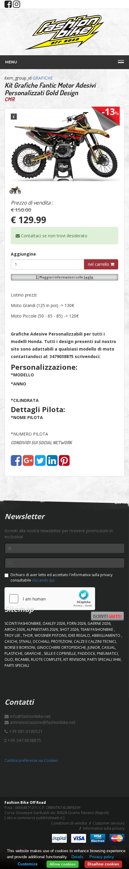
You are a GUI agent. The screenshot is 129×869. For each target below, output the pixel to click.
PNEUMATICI (107, 653)
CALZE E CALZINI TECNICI (95, 641)
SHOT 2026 (69, 629)
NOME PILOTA (27, 417)
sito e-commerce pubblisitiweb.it (34, 817)
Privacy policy (101, 857)
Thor (28, 635)
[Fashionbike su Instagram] (16, 5)
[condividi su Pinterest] (64, 463)
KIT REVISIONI (74, 659)
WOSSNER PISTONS (50, 635)
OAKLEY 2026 (54, 623)
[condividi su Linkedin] (52, 463)
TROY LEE (12, 635)
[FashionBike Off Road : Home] (64, 32)
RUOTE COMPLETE (46, 659)
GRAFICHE (43, 78)
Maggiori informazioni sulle (66, 277)
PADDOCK (86, 653)
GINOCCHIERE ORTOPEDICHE (61, 647)
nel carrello (99, 264)
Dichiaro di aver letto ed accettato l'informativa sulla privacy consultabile (61, 577)
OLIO (8, 659)
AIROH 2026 (14, 629)
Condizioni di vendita (69, 823)
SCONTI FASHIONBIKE (22, 623)
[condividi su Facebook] (16, 463)
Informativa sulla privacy (103, 828)
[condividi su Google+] (28, 463)
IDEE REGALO (79, 635)
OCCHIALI (41, 641)
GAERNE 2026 (99, 623)
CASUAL (108, 647)
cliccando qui (43, 580)
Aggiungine (23, 254)
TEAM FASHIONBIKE (97, 629)
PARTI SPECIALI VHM (104, 659)
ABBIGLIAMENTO (106, 635)
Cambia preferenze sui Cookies (31, 760)
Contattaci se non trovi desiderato (53, 236)
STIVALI (25, 641)
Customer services (108, 823)
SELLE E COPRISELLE (60, 653)
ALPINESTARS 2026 (42, 629)
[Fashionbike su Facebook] (8, 5)
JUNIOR (94, 647)
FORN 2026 (76, 623)
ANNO (18, 384)
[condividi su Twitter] (40, 463)
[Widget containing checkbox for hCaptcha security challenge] (49, 598)
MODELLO (22, 375)
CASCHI (10, 641)
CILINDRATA (25, 400)
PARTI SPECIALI (16, 665)
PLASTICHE (13, 653)
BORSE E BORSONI (19, 647)
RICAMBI (22, 659)
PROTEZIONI (61, 641)
